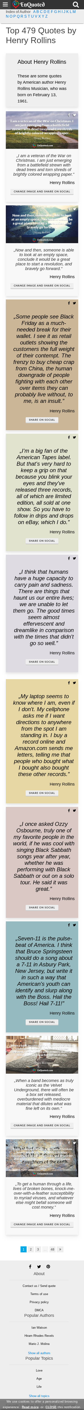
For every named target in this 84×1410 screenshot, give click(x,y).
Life (39, 1386)
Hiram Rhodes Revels (39, 1335)
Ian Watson (39, 1327)
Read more (30, 1407)
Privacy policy (39, 1302)
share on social (42, 420)
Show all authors (39, 1353)
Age (39, 1378)
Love (39, 1370)
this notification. (63, 1407)
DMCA (39, 1310)
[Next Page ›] (60, 1249)
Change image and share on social (42, 191)
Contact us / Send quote (39, 1286)
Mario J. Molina (39, 1344)
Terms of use (39, 1294)
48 (52, 1249)
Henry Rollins (62, 182)
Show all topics (39, 1396)
